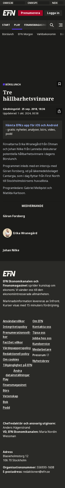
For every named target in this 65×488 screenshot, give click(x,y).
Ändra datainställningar (18, 373)
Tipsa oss (38, 332)
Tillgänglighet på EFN (17, 365)
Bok (5, 402)
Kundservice (41, 344)
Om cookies (11, 359)
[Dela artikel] (59, 111)
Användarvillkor (14, 321)
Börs (6, 390)
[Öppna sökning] (51, 24)
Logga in (53, 13)
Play (5, 379)
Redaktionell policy (16, 354)
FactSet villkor (13, 342)
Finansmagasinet (15, 385)
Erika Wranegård (25, 233)
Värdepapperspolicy (17, 348)
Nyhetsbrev (40, 361)
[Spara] (59, 84)
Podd (6, 408)
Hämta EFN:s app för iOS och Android (32, 125)
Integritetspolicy (15, 327)
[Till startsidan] (9, 12)
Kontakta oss (41, 327)
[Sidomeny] (60, 24)
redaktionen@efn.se (36, 472)
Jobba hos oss (41, 338)
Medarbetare (41, 349)
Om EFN (37, 321)
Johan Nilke (11, 250)
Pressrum (39, 355)
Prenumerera (30, 13)
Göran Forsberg (14, 216)
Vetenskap (10, 396)
